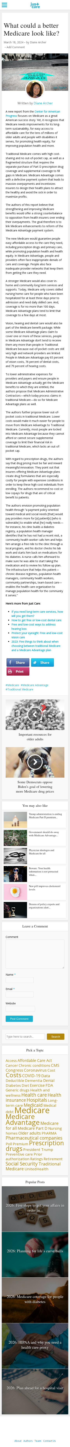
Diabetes (13, 1085)
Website (11, 1003)
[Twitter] (42, 662)
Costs (13, 1075)
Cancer (12, 1065)
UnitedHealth (36, 1168)
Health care (34, 1094)
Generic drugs (17, 1090)
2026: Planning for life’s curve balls (35, 1250)
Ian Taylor (59, 87)
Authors (28, 1441)
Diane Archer (38, 42)
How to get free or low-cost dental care (36, 620)
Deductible (15, 1080)
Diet (25, 1085)
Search (55, 1036)
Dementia (33, 1080)
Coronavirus (35, 1070)
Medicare (13, 685)
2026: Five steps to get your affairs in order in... (35, 1208)
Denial (48, 1080)
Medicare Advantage (35, 685)
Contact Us (49, 1441)
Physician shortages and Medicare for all (41, 851)
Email (10, 989)
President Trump (38, 1149)
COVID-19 (31, 1075)
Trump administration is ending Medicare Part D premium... (45, 815)
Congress (14, 1070)
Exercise (37, 1085)
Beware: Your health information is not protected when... (43, 871)
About (17, 1441)
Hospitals (37, 1100)
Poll (9, 1143)
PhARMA (49, 1133)
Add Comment (16, 47)
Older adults (29, 1133)
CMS (55, 1065)
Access (11, 1060)
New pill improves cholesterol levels (44, 887)
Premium (20, 1144)
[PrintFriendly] (18, 671)
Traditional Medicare (20, 689)
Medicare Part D (32, 1128)
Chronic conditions (34, 1065)
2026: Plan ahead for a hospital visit (35, 1387)
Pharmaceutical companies (34, 1138)
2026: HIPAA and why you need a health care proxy (35, 1345)
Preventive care (19, 1154)
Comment (12, 937)
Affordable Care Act (35, 1060)
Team (38, 1441)
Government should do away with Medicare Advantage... (44, 833)
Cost (51, 1070)
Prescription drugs (35, 1146)
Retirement (53, 1159)
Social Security (22, 1163)
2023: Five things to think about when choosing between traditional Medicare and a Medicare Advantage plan (35, 646)
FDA (49, 1085)
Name (11, 974)
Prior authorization (24, 1156)
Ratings (36, 1159)
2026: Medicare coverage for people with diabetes (35, 1299)
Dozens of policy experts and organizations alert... (44, 905)
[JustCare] (35, 10)
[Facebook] (18, 662)
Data (45, 1075)
